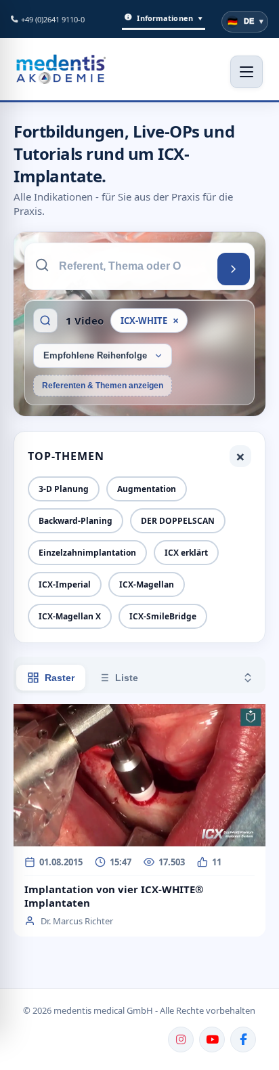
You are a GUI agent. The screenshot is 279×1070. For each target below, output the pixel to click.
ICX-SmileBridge (162, 616)
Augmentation (146, 489)
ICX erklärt (186, 552)
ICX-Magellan (146, 584)
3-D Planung (64, 489)
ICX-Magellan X (70, 616)
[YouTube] (212, 1039)
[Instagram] (181, 1039)
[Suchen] (233, 269)
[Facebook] (243, 1039)
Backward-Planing (75, 521)
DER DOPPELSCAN (178, 521)
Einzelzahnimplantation (87, 552)
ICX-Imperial (65, 584)
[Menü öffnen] (246, 72)
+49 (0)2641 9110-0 (53, 19)
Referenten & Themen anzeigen (102, 385)
